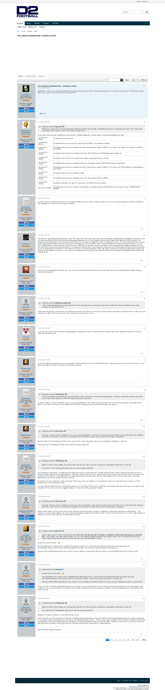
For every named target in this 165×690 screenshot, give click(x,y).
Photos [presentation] (41, 76)
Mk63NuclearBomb (26, 275)
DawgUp (26, 535)
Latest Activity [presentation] (30, 76)
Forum (23, 31)
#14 (144, 565)
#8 (144, 360)
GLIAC (35, 31)
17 (137, 640)
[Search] (147, 12)
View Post (63, 126)
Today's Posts (21, 27)
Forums (20, 23)
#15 (144, 598)
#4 (144, 235)
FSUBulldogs (26, 369)
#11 (144, 456)
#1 (144, 86)
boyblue (26, 337)
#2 (144, 122)
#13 (144, 526)
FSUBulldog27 (25, 131)
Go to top (144, 680)
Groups (46, 23)
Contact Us (127, 680)
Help (118, 680)
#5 (144, 267)
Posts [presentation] (21, 76)
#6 (144, 298)
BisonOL (26, 307)
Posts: (24, 105)
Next (143, 640)
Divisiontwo (26, 207)
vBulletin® (138, 686)
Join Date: (22, 104)
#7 (144, 328)
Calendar (42, 27)
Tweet (27, 111)
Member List (33, 27)
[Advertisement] (82, 55)
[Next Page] (138, 80)
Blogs (29, 23)
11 (132, 640)
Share (27, 108)
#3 (144, 198)
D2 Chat (55, 23)
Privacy (135, 680)
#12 (144, 497)
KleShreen (26, 607)
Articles (37, 23)
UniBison (26, 244)
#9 (144, 390)
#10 (144, 426)
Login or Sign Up (142, 1)
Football (29, 31)
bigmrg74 (26, 94)
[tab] (20, 76)
